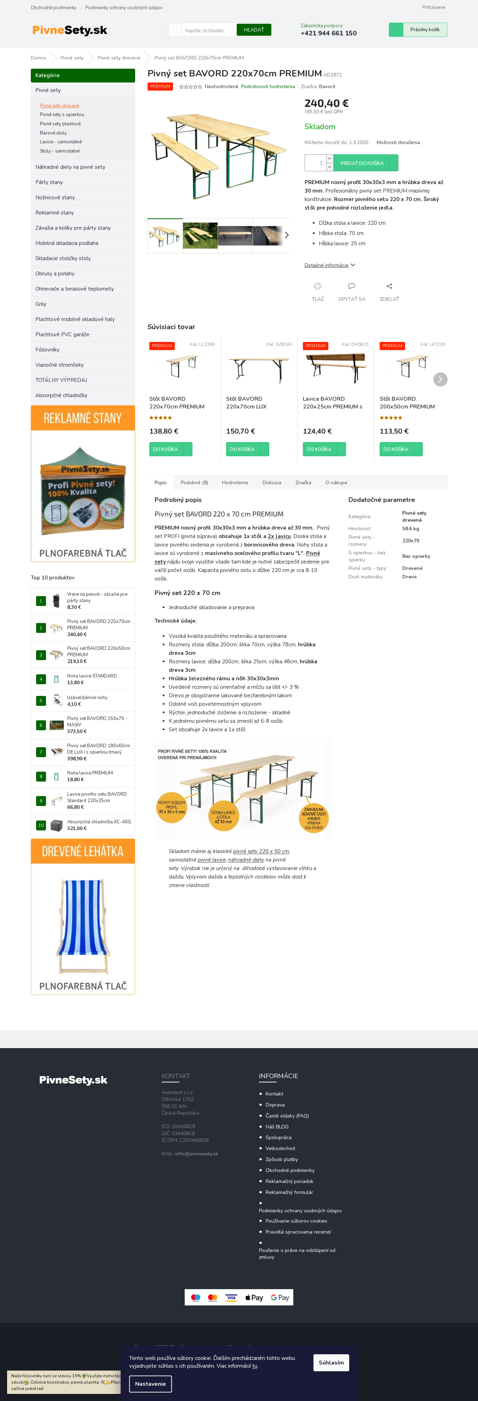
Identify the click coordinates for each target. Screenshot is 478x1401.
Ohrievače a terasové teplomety (74, 288)
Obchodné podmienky (53, 8)
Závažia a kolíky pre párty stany (73, 227)
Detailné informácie (327, 265)
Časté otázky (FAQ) (287, 1116)
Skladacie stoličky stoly (63, 258)
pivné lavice (212, 859)
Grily (40, 304)
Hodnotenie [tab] (235, 482)
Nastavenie (150, 1384)
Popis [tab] (161, 482)
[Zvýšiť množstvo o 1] (329, 159)
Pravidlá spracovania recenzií (298, 1232)
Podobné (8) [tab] (194, 482)
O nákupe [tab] (336, 482)
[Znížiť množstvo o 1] (329, 167)
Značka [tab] (303, 482)
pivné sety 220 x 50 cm (261, 851)
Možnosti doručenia (398, 142)
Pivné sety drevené (59, 106)
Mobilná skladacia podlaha (66, 243)
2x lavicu (279, 536)
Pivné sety (48, 90)
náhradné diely (246, 859)
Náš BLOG (277, 1126)
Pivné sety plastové (60, 124)
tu (254, 1366)
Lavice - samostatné (61, 142)
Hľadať (254, 30)
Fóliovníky (47, 349)
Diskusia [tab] (272, 482)
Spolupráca (279, 1137)
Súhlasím (331, 1363)
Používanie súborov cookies (296, 1221)
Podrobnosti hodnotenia (268, 86)
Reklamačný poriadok (289, 1181)
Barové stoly (53, 133)
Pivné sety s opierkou (62, 114)
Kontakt (274, 1094)
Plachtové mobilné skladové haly (75, 319)
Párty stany (49, 182)
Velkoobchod (280, 1148)
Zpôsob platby (282, 1159)
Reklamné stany (54, 212)
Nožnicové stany (55, 197)
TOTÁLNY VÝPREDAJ (61, 380)
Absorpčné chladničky (61, 395)
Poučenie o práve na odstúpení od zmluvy (297, 1253)
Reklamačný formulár (289, 1192)
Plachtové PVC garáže (62, 334)
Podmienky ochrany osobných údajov (124, 8)
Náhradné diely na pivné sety (70, 167)
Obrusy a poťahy (55, 273)
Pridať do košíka (362, 163)
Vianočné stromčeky (59, 364)
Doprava (275, 1105)
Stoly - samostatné (60, 151)
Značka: (318, 86)
